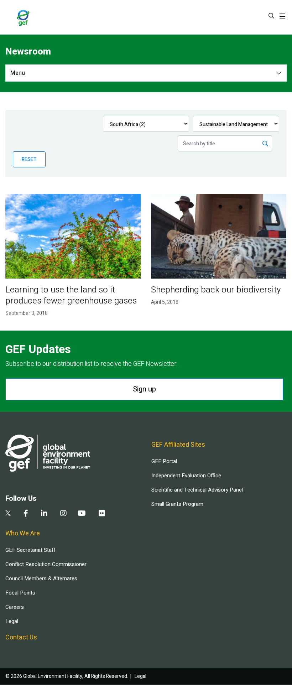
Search (271, 16)
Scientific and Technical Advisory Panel (197, 490)
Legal (11, 621)
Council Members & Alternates (41, 578)
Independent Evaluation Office (186, 475)
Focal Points (20, 593)
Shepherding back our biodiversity (216, 290)
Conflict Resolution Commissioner (46, 564)
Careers (14, 607)
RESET (29, 159)
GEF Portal (164, 461)
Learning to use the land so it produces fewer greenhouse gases (71, 295)
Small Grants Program (177, 504)
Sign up (144, 389)
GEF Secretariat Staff (30, 550)
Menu (17, 73)
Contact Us (21, 637)
